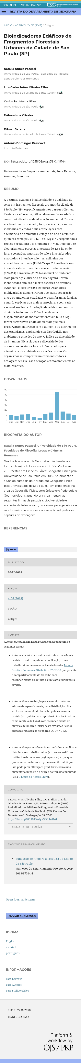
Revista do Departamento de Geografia (43, 11)
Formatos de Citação (26, 826)
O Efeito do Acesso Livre (33, 777)
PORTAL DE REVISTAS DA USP (22, 5)
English (11, 941)
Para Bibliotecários (17, 990)
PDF (12, 549)
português (12, 953)
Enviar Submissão (22, 916)
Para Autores (14, 984)
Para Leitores (14, 979)
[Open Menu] (4, 11)
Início (8, 25)
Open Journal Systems (20, 899)
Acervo (20, 25)
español (11, 947)
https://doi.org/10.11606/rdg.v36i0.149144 (38, 161)
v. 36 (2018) (35, 25)
